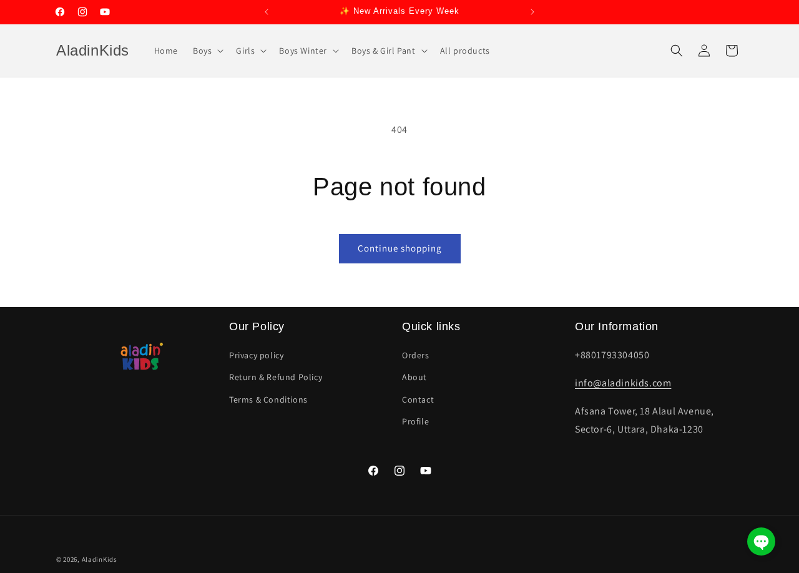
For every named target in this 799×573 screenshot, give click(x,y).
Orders (415, 355)
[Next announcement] (532, 12)
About (414, 377)
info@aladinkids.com (623, 382)
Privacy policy (256, 355)
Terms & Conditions (268, 399)
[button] (206, 50)
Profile (415, 421)
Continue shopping (400, 248)
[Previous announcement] (266, 12)
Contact (418, 399)
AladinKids (99, 559)
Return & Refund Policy (275, 377)
